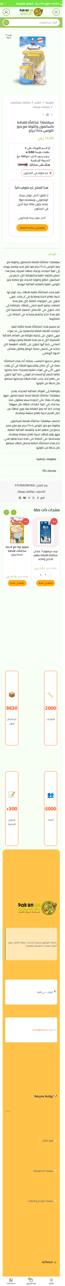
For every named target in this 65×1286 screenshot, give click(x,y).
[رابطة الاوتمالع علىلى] (38, 498)
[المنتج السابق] (52, 115)
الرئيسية (49, 102)
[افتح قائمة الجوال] (56, 12)
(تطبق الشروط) (24, 3)
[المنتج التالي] (43, 115)
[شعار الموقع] (31, 11)
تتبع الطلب (47, 1140)
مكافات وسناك (41, 107)
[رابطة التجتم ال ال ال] (29, 498)
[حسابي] (6, 12)
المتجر (37, 102)
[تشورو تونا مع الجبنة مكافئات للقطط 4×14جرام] (17, 530)
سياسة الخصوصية (43, 1170)
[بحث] (6, 22)
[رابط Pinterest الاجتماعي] (20, 498)
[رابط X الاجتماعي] (33, 498)
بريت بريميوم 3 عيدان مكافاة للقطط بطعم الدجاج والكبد (46, 554)
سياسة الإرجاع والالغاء (40, 1200)
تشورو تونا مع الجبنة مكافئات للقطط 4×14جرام (17, 550)
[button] (45, 583)
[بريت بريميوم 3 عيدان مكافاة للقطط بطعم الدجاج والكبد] (45, 532)
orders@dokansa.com (42, 1029)
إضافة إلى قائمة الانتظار (32, 227)
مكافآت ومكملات (20, 102)
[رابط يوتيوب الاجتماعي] (24, 498)
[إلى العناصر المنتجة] (47, 115)
